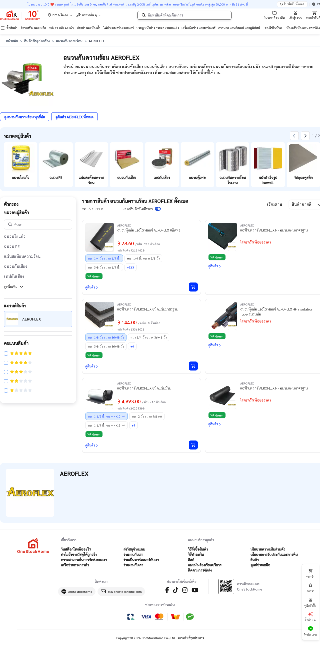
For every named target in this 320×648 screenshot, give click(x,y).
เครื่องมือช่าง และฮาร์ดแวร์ (199, 28)
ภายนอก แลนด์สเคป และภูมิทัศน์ (239, 28)
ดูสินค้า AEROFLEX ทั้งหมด (75, 116)
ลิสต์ (191, 559)
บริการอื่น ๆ (89, 15)
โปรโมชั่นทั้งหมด (294, 4)
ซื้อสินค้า (12, 28)
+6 (132, 346)
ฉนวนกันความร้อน (69, 40)
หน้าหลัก (12, 40)
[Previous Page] (294, 135)
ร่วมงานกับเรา (133, 554)
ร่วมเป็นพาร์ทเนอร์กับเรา (141, 559)
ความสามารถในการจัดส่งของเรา (84, 559)
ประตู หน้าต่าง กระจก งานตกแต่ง (157, 28)
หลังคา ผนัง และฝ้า (61, 28)
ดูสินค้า (90, 287)
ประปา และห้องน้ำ (88, 28)
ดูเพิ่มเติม (11, 286)
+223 (130, 267)
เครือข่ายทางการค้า (75, 564)
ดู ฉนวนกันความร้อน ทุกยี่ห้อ (24, 116)
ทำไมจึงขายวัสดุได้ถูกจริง (79, 554)
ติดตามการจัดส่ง (200, 570)
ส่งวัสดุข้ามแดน (134, 549)
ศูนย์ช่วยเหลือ (260, 564)
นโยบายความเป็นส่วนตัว (267, 549)
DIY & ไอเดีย (60, 15)
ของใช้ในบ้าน (273, 28)
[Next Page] (305, 135)
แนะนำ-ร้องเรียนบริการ (205, 564)
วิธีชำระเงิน (196, 554)
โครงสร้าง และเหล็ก (33, 28)
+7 (133, 425)
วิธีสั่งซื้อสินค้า (198, 549)
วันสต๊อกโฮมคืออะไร (76, 549)
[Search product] (144, 15)
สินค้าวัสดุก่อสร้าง (37, 40)
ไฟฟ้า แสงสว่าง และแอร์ (119, 28)
